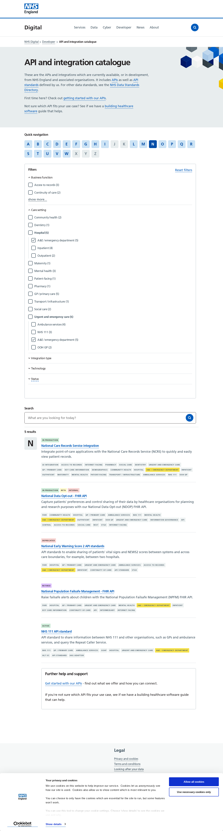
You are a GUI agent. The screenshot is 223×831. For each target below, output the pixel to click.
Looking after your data (129, 769)
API (182, 520)
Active (45, 626)
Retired (46, 586)
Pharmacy (110, 465)
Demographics (100, 470)
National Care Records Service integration (70, 446)
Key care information (77, 470)
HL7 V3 (45, 655)
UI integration (50, 465)
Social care (125, 465)
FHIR (44, 515)
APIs (115, 80)
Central (46, 525)
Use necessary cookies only (194, 792)
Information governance (164, 520)
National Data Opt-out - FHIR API (64, 496)
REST (96, 525)
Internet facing (93, 465)
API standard (122, 570)
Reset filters (183, 170)
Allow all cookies (194, 781)
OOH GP (183, 475)
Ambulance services (154, 475)
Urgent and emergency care (164, 465)
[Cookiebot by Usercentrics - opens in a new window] (22, 824)
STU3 (103, 525)
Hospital (139, 470)
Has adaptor (77, 655)
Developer (48, 41)
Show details (53, 824)
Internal (73, 490)
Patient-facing (98, 475)
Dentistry (140, 465)
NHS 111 (172, 475)
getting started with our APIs (84, 98)
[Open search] (195, 27)
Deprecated (48, 540)
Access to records (71, 465)
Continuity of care (101, 570)
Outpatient (48, 475)
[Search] (189, 418)
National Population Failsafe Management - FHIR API (77, 591)
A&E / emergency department (163, 470)
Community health (121, 470)
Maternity (63, 475)
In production (50, 440)
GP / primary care (52, 470)
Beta (63, 490)
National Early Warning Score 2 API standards (72, 546)
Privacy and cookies (126, 758)
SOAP (104, 650)
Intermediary (107, 610)
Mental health (80, 475)
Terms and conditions (127, 764)
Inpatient (187, 470)
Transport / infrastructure (124, 475)
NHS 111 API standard (56, 631)
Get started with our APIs (63, 683)
